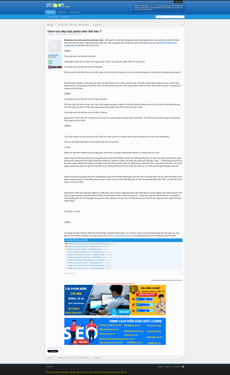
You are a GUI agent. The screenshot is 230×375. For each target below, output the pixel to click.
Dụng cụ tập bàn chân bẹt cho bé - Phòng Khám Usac (86, 252)
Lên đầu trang (176, 366)
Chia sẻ (50, 348)
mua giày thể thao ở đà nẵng (124, 236)
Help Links (74, 12)
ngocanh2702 (75, 34)
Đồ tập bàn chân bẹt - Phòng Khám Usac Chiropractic (86, 260)
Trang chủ (167, 366)
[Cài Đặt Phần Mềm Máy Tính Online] (115, 315)
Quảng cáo (60, 34)
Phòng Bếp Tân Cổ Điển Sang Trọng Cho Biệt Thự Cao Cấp (88, 244)
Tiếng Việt (49, 366)
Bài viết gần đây (65, 17)
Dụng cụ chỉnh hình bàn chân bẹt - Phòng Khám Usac (86, 257)
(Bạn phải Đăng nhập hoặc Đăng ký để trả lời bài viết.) (167, 280)
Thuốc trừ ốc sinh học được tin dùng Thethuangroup (86, 265)
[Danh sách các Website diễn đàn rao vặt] (115, 344)
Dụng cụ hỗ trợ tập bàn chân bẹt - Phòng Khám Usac (86, 255)
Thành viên (62, 12)
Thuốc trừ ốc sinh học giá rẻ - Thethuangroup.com (85, 263)
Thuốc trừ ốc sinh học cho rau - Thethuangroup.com (86, 268)
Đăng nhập (178, 2)
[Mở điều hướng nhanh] (183, 25)
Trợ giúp (160, 366)
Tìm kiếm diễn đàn (52, 17)
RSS (183, 366)
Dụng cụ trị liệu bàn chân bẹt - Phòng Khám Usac (85, 246)
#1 (182, 273)
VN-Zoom (152, 5)
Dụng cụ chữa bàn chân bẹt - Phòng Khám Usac (85, 249)
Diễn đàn (50, 12)
